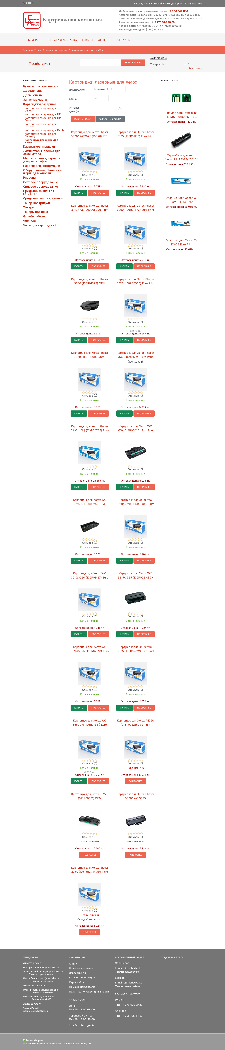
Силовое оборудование (40, 186)
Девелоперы (32, 91)
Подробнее (98, 192)
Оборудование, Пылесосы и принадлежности (42, 171)
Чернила (29, 221)
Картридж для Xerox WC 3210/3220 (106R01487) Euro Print (89, 577)
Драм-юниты (33, 95)
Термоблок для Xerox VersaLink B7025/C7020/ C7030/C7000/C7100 (181, 159)
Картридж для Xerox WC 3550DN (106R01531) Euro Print (90, 724)
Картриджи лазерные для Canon (40, 109)
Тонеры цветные (35, 212)
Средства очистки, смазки (43, 198)
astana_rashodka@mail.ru (36, 1011)
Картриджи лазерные (39, 104)
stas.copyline (132, 971)
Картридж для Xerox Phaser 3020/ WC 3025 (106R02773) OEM (135, 798)
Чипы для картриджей (39, 225)
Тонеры (28, 207)
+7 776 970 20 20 (164, 22)
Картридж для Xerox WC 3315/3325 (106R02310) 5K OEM (135, 577)
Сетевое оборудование (40, 182)
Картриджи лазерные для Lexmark (40, 125)
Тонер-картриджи (36, 203)
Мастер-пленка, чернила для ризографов (41, 159)
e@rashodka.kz (133, 982)
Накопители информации (41, 166)
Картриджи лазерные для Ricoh (44, 130)
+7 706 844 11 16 (178, 11)
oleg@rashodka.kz (48, 990)
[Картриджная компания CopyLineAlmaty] (66, 20)
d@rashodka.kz (48, 996)
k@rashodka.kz (51, 967)
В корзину (195, 68)
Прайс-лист (39, 63)
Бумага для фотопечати (40, 86)
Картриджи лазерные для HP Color (43, 119)
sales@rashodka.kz (49, 978)
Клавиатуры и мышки (39, 146)
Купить (78, 192)
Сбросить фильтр (110, 119)
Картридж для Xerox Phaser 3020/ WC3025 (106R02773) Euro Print (90, 136)
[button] (104, 40)
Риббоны (29, 177)
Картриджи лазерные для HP (43, 114)
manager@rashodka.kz (51, 971)
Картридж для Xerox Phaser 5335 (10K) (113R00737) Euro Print (90, 430)
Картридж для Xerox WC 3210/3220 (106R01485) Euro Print (135, 504)
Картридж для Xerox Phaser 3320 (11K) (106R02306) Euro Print (89, 357)
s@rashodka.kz (133, 968)
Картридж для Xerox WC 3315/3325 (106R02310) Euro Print (90, 651)
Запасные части (35, 99)
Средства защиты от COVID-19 (38, 192)
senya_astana (132, 986)
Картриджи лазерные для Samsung (40, 135)
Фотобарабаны (34, 216)
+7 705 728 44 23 (131, 1015)
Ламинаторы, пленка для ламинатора (41, 152)
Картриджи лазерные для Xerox (41, 141)
